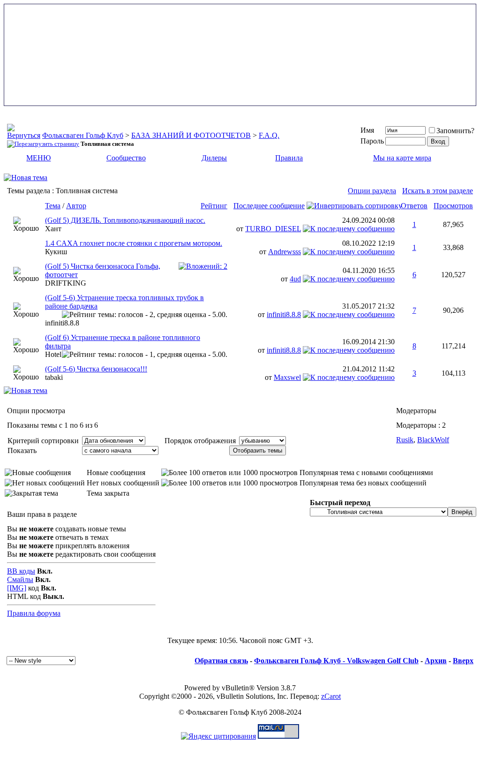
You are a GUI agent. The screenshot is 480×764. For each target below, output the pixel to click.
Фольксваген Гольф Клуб (82, 135)
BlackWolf (433, 440)
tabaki (54, 377)
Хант (53, 229)
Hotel (53, 354)
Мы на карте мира (402, 158)
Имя (367, 130)
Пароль (372, 141)
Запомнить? (455, 131)
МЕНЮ (38, 158)
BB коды (21, 571)
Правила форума (33, 613)
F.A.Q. (269, 135)
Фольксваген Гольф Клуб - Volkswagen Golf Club (336, 661)
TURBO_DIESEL (273, 229)
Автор (76, 206)
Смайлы (20, 579)
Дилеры (214, 158)
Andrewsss (284, 252)
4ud (295, 279)
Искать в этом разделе (437, 191)
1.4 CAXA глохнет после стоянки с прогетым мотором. (133, 243)
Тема (52, 206)
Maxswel (287, 377)
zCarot (331, 696)
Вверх (463, 661)
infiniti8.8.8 (62, 323)
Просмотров (453, 206)
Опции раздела (372, 191)
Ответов (414, 206)
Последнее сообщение (269, 206)
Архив (436, 661)
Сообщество (126, 158)
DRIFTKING (65, 283)
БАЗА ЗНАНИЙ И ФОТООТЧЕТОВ (191, 135)
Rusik (404, 440)
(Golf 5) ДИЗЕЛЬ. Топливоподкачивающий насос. (125, 220)
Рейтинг (214, 206)
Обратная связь (221, 661)
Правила (289, 158)
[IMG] (16, 588)
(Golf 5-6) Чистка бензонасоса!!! (96, 369)
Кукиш (56, 252)
